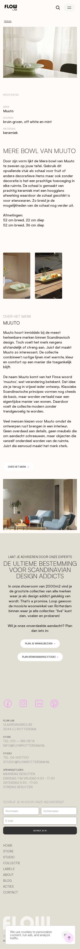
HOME (7, 845)
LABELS (9, 869)
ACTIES (8, 886)
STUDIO (9, 857)
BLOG (7, 881)
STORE (8, 851)
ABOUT (8, 875)
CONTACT (10, 892)
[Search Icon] (58, 8)
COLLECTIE (11, 863)
